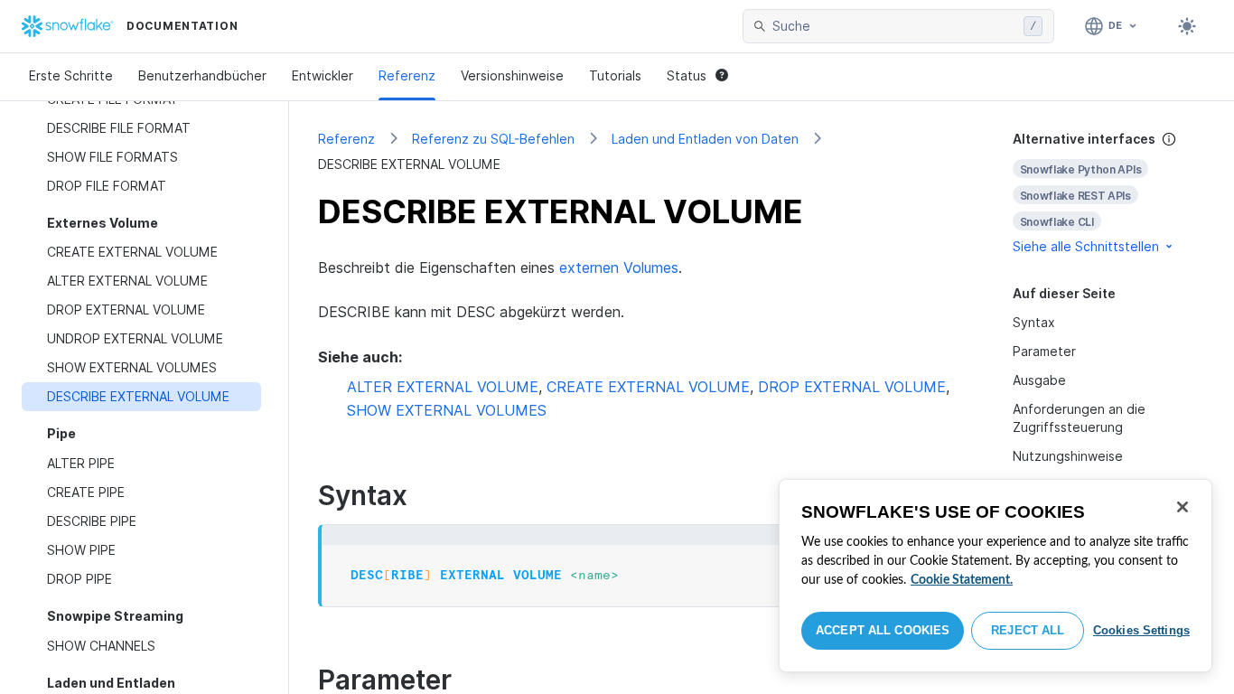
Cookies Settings (1141, 630)
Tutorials (615, 75)
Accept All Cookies (882, 630)
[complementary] (1109, 193)
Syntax (1034, 322)
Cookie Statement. (962, 580)
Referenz (407, 75)
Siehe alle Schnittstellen (1086, 246)
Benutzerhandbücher (202, 75)
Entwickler (322, 75)
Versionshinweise (512, 75)
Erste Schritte (71, 75)
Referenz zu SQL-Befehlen (493, 138)
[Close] (1182, 507)
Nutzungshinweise (1068, 456)
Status (686, 75)
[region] (995, 575)
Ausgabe (1039, 380)
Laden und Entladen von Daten (705, 138)
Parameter (1044, 351)
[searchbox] (894, 26)
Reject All (1027, 630)
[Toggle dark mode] (1187, 26)
